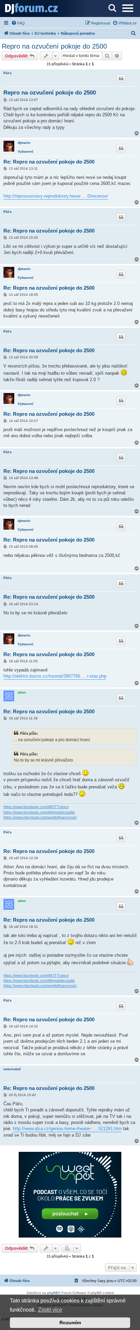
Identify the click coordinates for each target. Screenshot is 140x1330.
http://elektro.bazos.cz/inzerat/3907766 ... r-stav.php (54, 676)
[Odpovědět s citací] (121, 78)
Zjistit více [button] (50, 1310)
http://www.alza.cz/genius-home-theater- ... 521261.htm (67, 1128)
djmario (24, 142)
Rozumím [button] (70, 1322)
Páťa (7, 73)
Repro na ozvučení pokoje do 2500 (54, 46)
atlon (22, 692)
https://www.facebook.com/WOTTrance (36, 807)
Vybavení (25, 151)
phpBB (52, 1293)
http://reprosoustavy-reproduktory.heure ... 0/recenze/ (55, 196)
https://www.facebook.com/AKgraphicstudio (39, 812)
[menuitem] (18, 23)
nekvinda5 (12, 1069)
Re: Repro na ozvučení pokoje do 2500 (48, 162)
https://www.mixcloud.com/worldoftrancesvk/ (40, 817)
